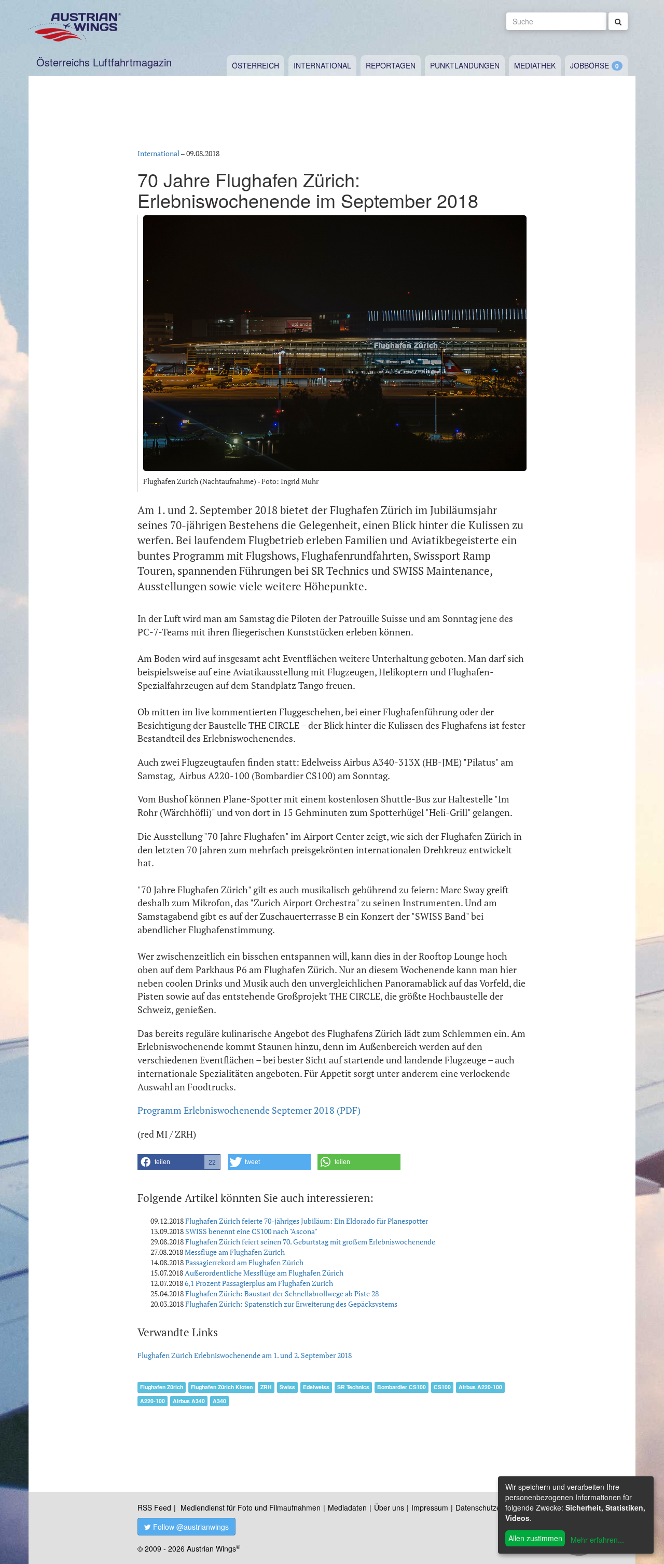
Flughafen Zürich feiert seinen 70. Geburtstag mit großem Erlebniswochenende (310, 1242)
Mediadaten (347, 1507)
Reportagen (391, 65)
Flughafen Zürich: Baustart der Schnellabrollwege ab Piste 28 (282, 1293)
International (322, 65)
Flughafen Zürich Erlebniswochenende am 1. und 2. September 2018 (244, 1355)
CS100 (442, 1387)
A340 (219, 1401)
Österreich (255, 65)
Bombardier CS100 (401, 1387)
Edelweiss (316, 1387)
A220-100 (152, 1401)
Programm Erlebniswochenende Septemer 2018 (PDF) (249, 1110)
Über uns (389, 1507)
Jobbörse (589, 65)
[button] (178, 1162)
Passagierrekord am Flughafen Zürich (244, 1262)
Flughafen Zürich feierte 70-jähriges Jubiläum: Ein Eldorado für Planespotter (306, 1221)
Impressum (429, 1507)
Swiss (287, 1387)
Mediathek (535, 65)
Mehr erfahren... (597, 1539)
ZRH (266, 1387)
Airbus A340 (189, 1401)
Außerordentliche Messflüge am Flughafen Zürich (264, 1273)
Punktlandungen (465, 65)
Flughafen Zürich (161, 1387)
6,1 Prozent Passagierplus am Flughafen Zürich (259, 1283)
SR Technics (353, 1387)
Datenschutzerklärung (491, 1507)
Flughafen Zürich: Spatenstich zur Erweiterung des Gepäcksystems (291, 1304)
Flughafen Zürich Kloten (222, 1387)
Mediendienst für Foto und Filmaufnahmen (251, 1507)
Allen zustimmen (535, 1538)
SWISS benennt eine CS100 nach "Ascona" (251, 1231)
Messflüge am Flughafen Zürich (235, 1252)
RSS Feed (154, 1507)
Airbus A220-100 (480, 1387)
